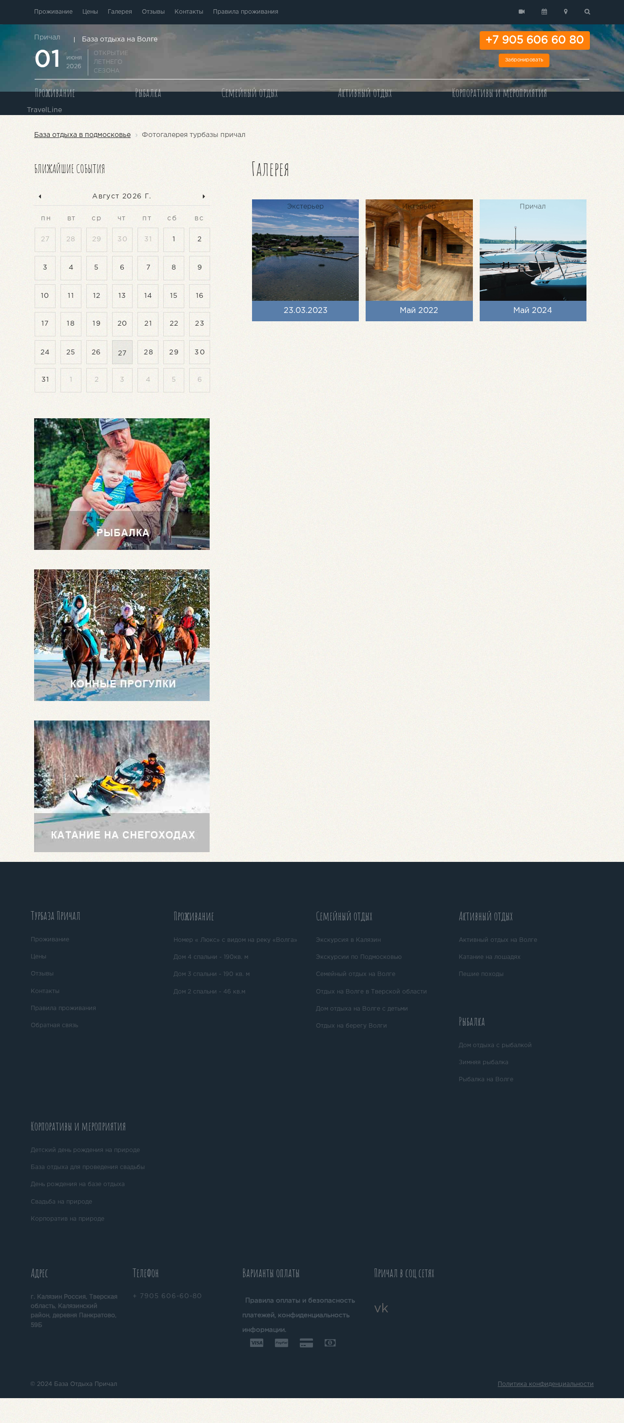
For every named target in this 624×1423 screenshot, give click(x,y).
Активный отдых (365, 92)
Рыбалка (148, 92)
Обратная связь (54, 1025)
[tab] (98, 917)
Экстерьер (305, 207)
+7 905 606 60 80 (535, 40)
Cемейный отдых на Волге (355, 974)
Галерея (120, 12)
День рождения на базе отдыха (78, 1184)
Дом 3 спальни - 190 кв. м (212, 974)
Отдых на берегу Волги (351, 1026)
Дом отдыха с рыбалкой (495, 1045)
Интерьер (419, 207)
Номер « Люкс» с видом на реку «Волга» (235, 940)
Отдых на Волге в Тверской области (371, 991)
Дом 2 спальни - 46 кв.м (209, 991)
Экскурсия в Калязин (348, 940)
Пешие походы (481, 974)
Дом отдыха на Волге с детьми (362, 1009)
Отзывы (153, 12)
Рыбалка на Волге (486, 1079)
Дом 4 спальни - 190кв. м (211, 957)
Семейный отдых (249, 92)
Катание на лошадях (490, 957)
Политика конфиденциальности (546, 1384)
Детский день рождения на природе (85, 1150)
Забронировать (524, 60)
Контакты (189, 12)
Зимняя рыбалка (483, 1062)
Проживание (53, 12)
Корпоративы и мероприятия (499, 92)
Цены (90, 12)
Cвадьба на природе (61, 1202)
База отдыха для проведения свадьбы (88, 1167)
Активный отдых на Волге (498, 940)
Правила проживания (245, 12)
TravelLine (44, 110)
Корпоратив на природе (67, 1219)
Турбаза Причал (55, 915)
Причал (47, 37)
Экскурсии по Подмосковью (359, 957)
